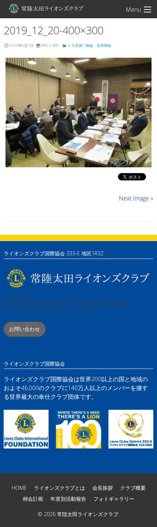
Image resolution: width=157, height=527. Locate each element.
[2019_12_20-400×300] (78, 112)
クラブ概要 (133, 487)
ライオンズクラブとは (59, 487)
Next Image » (136, 198)
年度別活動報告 (68, 498)
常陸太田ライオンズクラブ (45, 8)
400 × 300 (50, 45)
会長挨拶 (102, 487)
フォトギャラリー (113, 498)
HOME (19, 487)
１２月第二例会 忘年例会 (89, 45)
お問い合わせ (24, 328)
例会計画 (33, 498)
